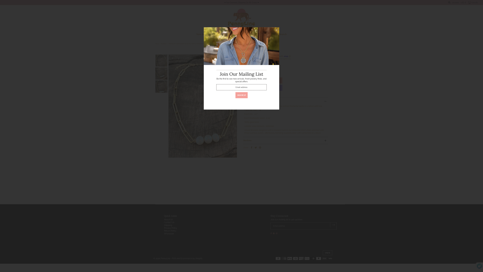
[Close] (276, 30)
